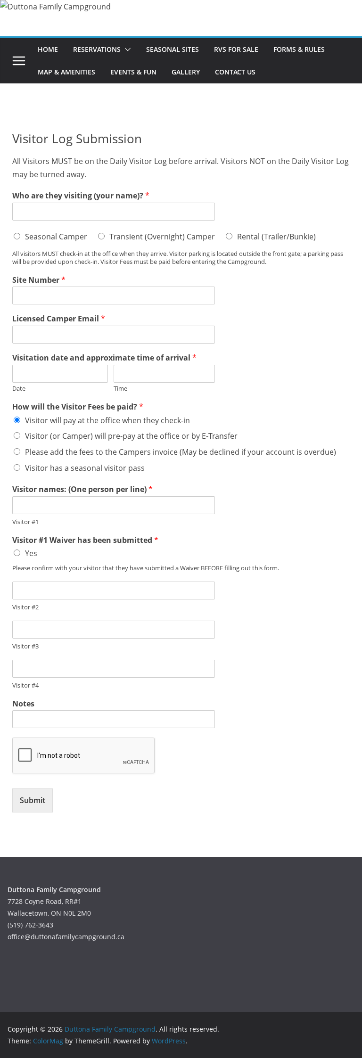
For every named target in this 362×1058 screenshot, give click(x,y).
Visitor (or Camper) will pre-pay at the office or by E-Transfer (131, 436)
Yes (31, 553)
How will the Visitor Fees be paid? (77, 407)
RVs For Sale (236, 49)
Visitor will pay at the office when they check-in (107, 420)
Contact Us (235, 71)
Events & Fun (133, 71)
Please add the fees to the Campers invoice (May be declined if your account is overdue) (180, 452)
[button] (126, 49)
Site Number (39, 280)
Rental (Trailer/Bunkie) (276, 236)
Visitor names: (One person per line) (82, 489)
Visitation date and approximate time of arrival (104, 358)
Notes (23, 704)
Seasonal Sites (172, 49)
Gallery (186, 71)
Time (120, 389)
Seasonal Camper (56, 236)
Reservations (97, 49)
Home (48, 49)
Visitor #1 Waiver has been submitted (85, 540)
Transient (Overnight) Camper (162, 236)
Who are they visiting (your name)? (80, 196)
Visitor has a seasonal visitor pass (85, 468)
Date (18, 389)
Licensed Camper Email (58, 319)
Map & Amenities (66, 71)
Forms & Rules (299, 49)
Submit (32, 800)
